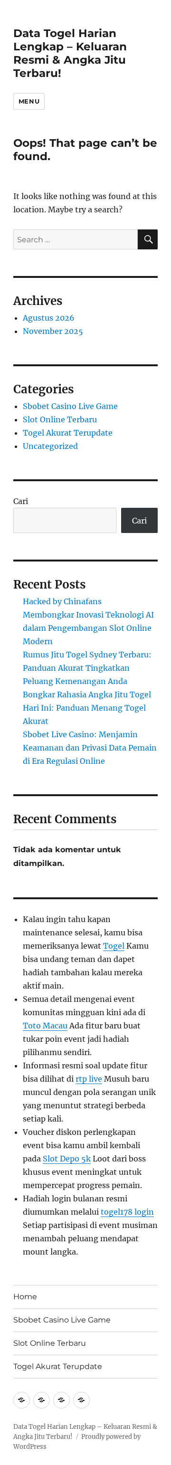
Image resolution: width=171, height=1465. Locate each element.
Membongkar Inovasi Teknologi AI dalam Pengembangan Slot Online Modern (88, 628)
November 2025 (53, 331)
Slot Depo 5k (67, 1158)
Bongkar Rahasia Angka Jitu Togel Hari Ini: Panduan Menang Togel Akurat (87, 708)
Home (25, 1296)
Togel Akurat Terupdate (68, 433)
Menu (29, 101)
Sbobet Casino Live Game (70, 406)
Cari (20, 501)
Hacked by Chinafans (62, 601)
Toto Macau (45, 1025)
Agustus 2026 (49, 318)
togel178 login (127, 1212)
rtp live (89, 1079)
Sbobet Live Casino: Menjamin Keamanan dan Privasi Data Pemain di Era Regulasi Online (90, 748)
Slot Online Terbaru (60, 419)
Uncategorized (50, 446)
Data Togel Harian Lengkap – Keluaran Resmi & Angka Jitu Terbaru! (70, 53)
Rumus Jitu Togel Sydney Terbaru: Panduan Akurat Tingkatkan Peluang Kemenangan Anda (87, 668)
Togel (113, 946)
